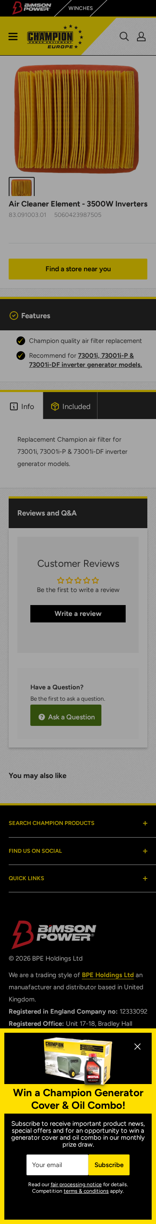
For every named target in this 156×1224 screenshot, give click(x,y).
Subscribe (109, 1165)
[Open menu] (13, 36)
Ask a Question (70, 717)
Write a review (78, 613)
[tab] (21, 405)
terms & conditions (86, 1191)
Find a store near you (78, 269)
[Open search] (124, 36)
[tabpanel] (78, 453)
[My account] (141, 36)
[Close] (137, 1046)
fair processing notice (76, 1184)
